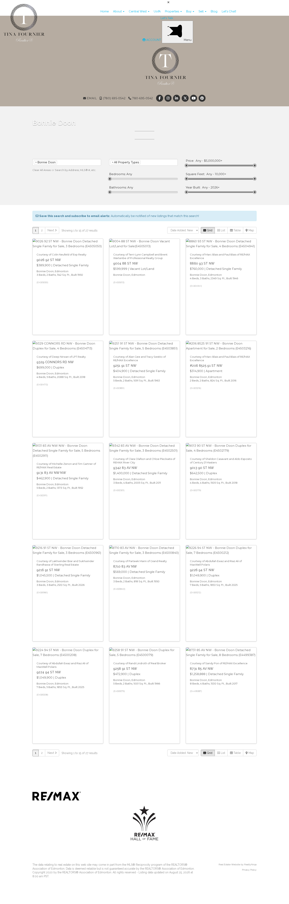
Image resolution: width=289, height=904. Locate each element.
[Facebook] (160, 98)
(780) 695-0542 (113, 98)
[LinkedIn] (177, 98)
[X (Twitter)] (185, 98)
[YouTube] (194, 98)
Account (153, 40)
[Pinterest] (202, 98)
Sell (201, 11)
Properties (172, 11)
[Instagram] (168, 98)
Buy (189, 11)
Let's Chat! (229, 11)
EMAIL (91, 98)
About (117, 11)
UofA (157, 11)
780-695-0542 (142, 98)
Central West (138, 11)
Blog (214, 11)
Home (104, 11)
